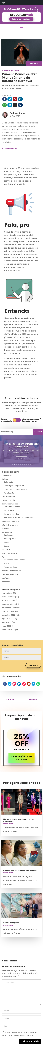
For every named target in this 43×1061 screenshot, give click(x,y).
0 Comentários (9, 148)
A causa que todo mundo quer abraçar (20, 870)
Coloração (8, 482)
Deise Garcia (19, 113)
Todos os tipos (10, 567)
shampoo (6, 582)
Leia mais (21, 458)
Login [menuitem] (3, 3)
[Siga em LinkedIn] (19, 684)
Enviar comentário (30, 1041)
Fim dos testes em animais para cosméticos (22, 445)
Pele (3, 557)
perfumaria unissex (10, 574)
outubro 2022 (8, 611)
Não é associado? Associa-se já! (31, 420)
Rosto (6, 546)
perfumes (6, 578)
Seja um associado (21, 19)
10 (30, 464)
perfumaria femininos (11, 571)
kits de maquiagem (10, 521)
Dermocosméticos (10, 504)
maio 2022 (6, 626)
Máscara (6, 550)
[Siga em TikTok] (24, 684)
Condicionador (8, 496)
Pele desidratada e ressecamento (19, 517)
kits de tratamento (10, 525)
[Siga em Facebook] (5, 684)
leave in (5, 528)
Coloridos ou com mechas (15, 489)
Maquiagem (7, 532)
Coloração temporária (14, 485)
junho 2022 (6, 622)
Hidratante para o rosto (14, 560)
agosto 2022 (7, 619)
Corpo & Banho (8, 500)
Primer (6, 542)
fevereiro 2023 (8, 597)
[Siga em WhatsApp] (38, 684)
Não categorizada (10, 70)
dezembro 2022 (9, 604)
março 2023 (7, 593)
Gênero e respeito (11, 923)
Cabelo (5, 479)
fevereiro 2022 (8, 630)
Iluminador (8, 535)
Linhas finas (9, 510)
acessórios (7, 475)
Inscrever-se (33, 665)
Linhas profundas (11, 514)
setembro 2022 (8, 615)
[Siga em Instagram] (14, 684)
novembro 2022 (9, 608)
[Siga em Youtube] (29, 684)
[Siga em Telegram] (33, 684)
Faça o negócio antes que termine (21, 758)
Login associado (6, 420)
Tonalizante (9, 493)
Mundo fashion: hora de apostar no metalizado (18, 820)
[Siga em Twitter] (9, 684)
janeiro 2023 (7, 600)
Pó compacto (10, 539)
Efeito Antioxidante (12, 507)
